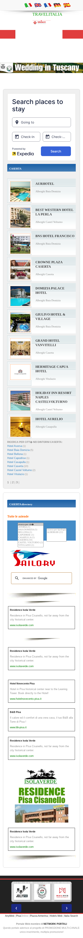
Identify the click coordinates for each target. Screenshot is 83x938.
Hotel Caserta (15, 466)
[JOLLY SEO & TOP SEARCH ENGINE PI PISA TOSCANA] (22, 892)
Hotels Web (56, 915)
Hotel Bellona (15, 454)
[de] (57, 5)
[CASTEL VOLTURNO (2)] (30, 542)
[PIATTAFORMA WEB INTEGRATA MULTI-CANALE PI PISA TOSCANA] (42, 892)
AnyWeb (9, 915)
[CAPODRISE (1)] (30, 535)
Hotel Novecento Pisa (22, 683)
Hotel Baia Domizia (18, 450)
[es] (67, 5)
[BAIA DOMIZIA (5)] (30, 530)
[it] (28, 5)
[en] (38, 5)
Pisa (18, 915)
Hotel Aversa (14, 445)
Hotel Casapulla (16, 462)
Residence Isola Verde (22, 610)
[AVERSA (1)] (30, 527)
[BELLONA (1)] (30, 532)
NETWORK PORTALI (55, 924)
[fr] (48, 5)
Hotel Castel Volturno (19, 470)
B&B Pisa (15, 712)
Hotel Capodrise (16, 458)
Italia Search (71, 915)
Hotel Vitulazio (15, 474)
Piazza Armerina (39, 915)
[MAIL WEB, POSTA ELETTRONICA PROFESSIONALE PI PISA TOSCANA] (62, 892)
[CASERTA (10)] (30, 540)
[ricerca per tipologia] (56, 530)
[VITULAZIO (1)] (30, 545)
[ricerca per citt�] (30, 524)
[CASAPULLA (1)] (30, 537)
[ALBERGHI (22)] (56, 532)
